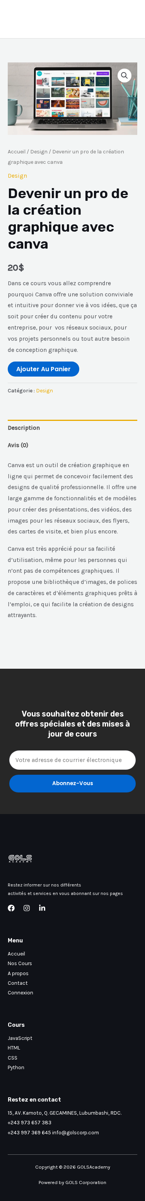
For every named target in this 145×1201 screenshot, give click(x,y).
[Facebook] (11, 908)
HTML (14, 1048)
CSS (12, 1058)
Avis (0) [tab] (18, 445)
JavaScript (20, 1038)
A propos (18, 973)
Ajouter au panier (43, 369)
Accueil (17, 151)
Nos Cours (20, 963)
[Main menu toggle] (129, 19)
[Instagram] (26, 908)
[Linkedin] (42, 908)
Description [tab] (24, 427)
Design (39, 151)
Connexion (20, 992)
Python (16, 1067)
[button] (124, 75)
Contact (18, 983)
